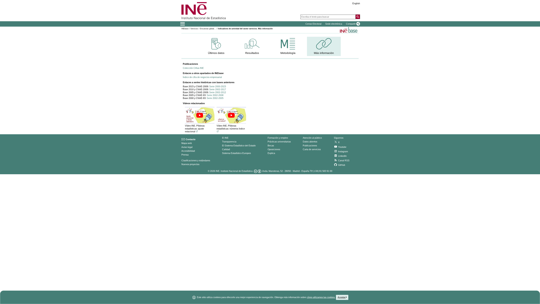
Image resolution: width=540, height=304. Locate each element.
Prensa (185, 155)
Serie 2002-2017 (217, 89)
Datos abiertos (310, 141)
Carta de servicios (312, 149)
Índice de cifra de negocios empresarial (202, 77)
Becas (271, 145)
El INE (225, 138)
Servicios (194, 29)
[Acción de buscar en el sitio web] (358, 16)
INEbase (184, 29)
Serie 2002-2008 (215, 95)
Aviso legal (187, 147)
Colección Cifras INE (193, 68)
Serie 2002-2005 (215, 98)
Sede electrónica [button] (333, 24)
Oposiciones (274, 149)
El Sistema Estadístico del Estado (239, 145)
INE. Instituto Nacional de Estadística (234, 171)
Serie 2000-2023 (217, 86)
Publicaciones (310, 145)
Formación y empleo (278, 138)
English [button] (356, 3)
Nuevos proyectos (190, 164)
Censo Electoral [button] (313, 24)
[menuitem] (216, 46)
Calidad (226, 149)
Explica (271, 153)
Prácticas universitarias (279, 141)
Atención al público (312, 138)
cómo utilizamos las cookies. (321, 297)
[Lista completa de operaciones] (349, 30)
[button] (352, 23)
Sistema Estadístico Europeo (236, 153)
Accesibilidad (188, 151)
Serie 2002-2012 (217, 92)
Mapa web (186, 143)
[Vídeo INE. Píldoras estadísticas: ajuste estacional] (199, 115)
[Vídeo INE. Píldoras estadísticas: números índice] (231, 115)
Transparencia (229, 141)
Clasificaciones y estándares (195, 160)
